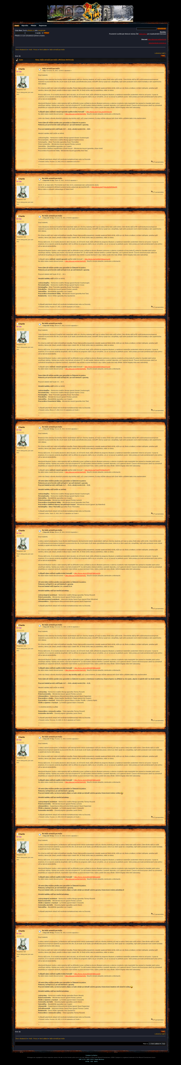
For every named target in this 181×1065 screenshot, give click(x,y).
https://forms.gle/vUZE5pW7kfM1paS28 (87, 573)
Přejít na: (145, 1043)
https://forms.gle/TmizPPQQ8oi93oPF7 (97, 470)
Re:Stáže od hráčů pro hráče (52, 178)
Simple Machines (99, 1059)
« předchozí (158, 53)
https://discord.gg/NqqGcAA (157, 39)
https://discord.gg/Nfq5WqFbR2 (75, 114)
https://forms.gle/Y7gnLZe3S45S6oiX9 (99, 112)
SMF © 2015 (90, 1059)
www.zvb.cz (143, 34)
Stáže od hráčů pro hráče (51, 68)
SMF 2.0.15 (82, 1059)
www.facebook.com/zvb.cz (157, 43)
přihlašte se (30, 30)
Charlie (22, 69)
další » (164, 53)
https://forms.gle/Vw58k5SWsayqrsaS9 (97, 259)
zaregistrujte (41, 30)
